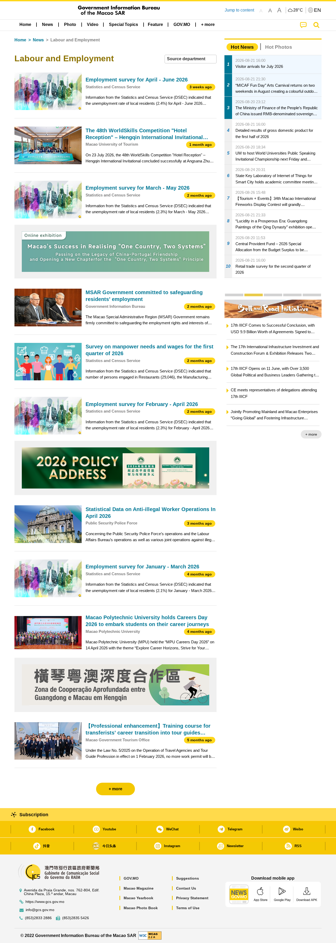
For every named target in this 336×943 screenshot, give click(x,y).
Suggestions (187, 878)
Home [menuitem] (25, 24)
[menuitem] (47, 25)
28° (298, 10)
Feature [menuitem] (155, 24)
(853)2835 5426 (75, 918)
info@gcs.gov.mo (40, 910)
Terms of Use (188, 908)
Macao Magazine (139, 888)
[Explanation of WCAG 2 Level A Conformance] (149, 935)
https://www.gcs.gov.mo (44, 902)
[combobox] (190, 59)
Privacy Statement (192, 898)
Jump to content (239, 10)
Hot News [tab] (242, 47)
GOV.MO (131, 878)
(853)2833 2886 (38, 918)
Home (20, 40)
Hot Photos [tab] (278, 47)
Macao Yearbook (138, 898)
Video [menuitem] (92, 24)
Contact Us (186, 888)
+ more (311, 434)
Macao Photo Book (141, 908)
